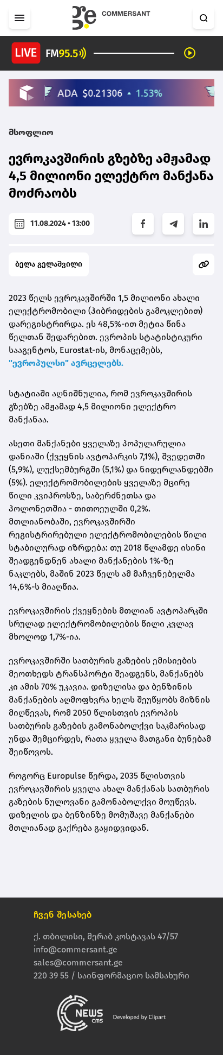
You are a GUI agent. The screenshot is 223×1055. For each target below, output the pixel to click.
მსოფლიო (31, 132)
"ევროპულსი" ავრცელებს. (66, 363)
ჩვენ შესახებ (63, 914)
